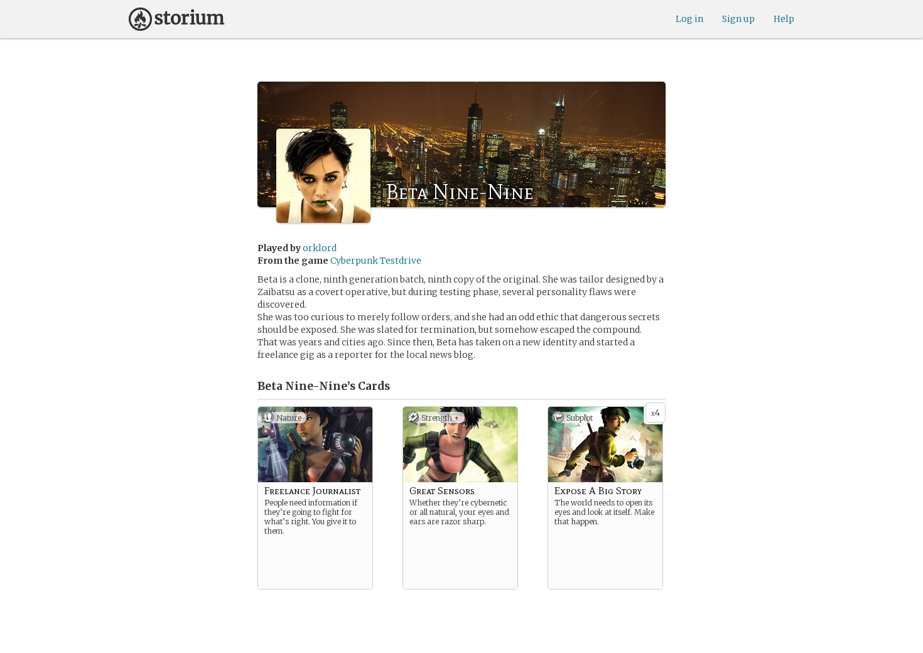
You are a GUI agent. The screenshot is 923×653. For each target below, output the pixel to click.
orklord (320, 248)
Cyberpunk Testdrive (375, 260)
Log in (689, 18)
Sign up (738, 18)
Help (784, 18)
